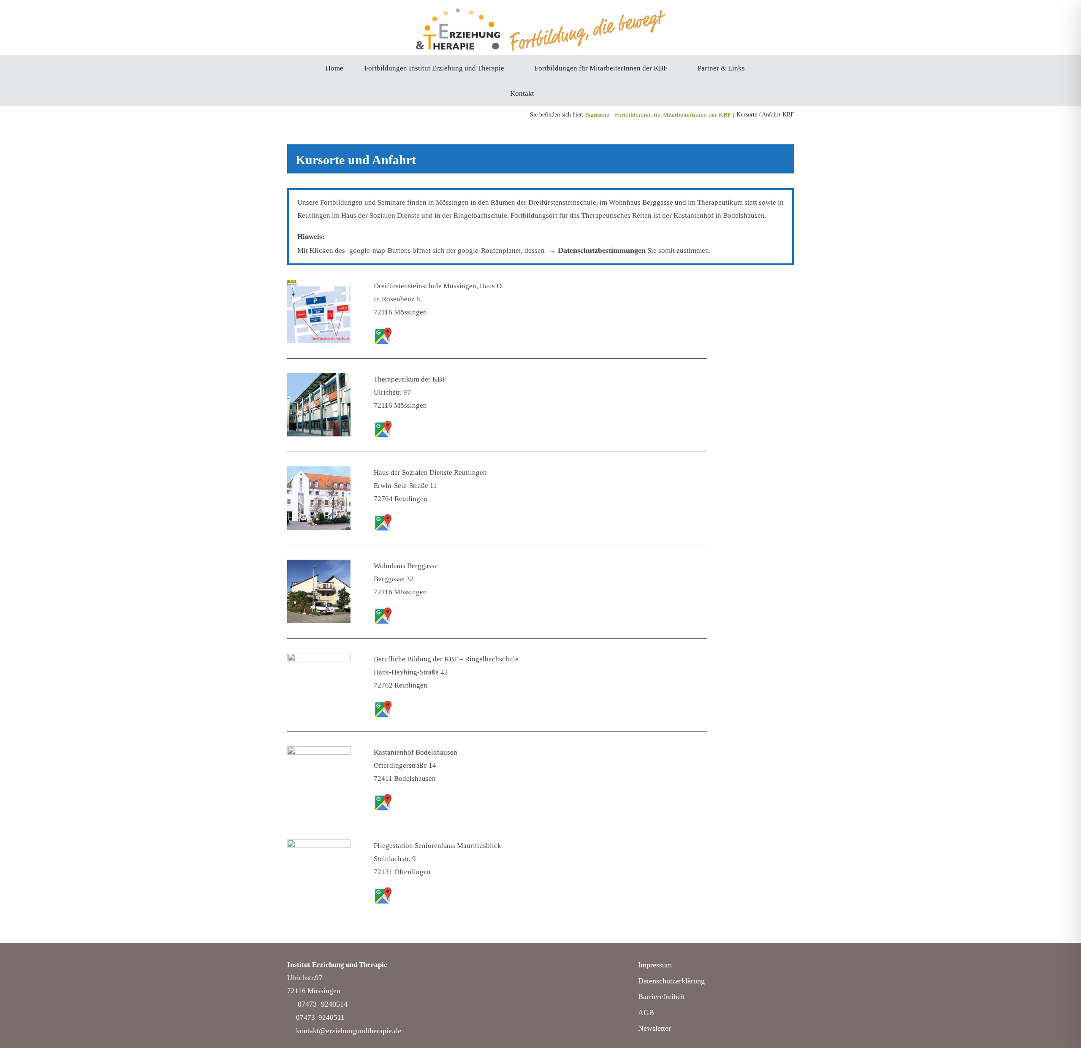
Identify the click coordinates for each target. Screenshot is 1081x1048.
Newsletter (654, 1028)
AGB (646, 1012)
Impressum (655, 965)
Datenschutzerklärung (671, 981)
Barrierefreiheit (661, 996)
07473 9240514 (323, 1004)
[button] (558, 93)
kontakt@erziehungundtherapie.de (348, 1030)
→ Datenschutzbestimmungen (597, 250)
